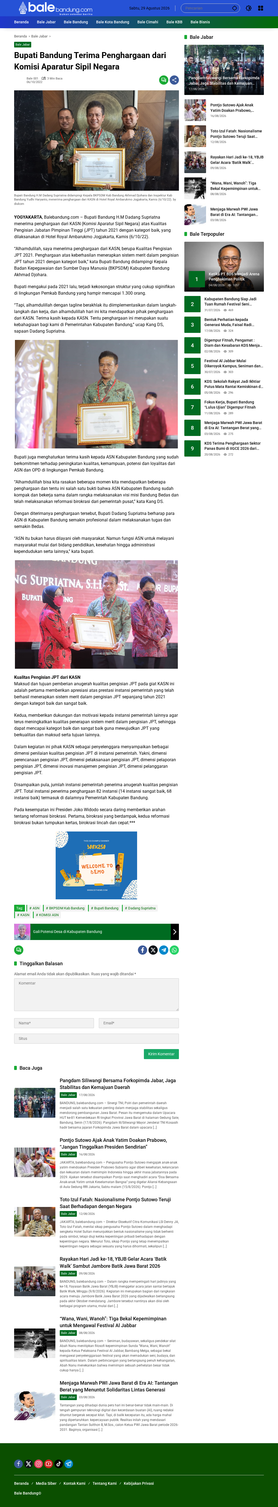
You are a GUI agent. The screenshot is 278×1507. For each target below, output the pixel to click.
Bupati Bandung (106, 908)
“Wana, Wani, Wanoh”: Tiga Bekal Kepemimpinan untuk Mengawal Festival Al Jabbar (235, 186)
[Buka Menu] (260, 8)
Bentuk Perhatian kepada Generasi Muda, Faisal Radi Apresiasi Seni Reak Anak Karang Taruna (232, 322)
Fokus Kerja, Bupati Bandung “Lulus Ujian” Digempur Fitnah (230, 405)
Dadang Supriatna (142, 908)
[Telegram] (163, 950)
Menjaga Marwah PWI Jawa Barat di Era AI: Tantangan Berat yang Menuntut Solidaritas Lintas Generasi (234, 212)
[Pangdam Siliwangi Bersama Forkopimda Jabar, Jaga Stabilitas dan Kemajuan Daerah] (34, 1103)
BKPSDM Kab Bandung (66, 908)
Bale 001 (32, 78)
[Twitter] (153, 950)
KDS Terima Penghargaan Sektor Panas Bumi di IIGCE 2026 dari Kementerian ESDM (232, 446)
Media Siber (46, 1483)
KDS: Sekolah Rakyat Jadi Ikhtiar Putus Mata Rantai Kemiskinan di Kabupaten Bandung (233, 384)
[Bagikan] (174, 80)
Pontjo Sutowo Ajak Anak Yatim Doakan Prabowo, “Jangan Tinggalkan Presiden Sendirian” (235, 108)
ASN (36, 908)
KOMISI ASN (49, 915)
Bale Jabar (22, 44)
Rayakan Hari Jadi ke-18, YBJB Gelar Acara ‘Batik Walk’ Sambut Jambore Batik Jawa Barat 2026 (237, 160)
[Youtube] (48, 1464)
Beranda (21, 1483)
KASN (24, 915)
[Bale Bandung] (55, 8)
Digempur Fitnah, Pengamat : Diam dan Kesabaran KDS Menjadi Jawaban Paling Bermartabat (233, 343)
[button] (234, 8)
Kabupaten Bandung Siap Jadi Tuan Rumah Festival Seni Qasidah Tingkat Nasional (230, 302)
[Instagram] (38, 1464)
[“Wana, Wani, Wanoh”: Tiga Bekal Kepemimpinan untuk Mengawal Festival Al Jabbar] (34, 1343)
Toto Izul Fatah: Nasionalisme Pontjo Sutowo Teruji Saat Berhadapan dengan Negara (236, 134)
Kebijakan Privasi (139, 1483)
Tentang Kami (105, 1483)
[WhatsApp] (174, 950)
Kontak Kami (75, 1483)
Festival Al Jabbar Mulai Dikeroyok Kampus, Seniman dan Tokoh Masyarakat (232, 364)
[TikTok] (58, 1464)
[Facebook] (142, 950)
